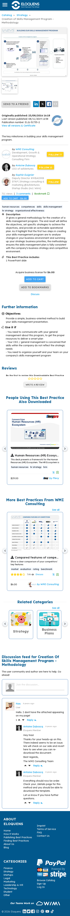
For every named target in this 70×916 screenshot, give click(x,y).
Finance (8, 868)
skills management (52, 206)
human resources (10, 206)
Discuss (35, 294)
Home (7, 830)
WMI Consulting (24, 149)
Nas (18, 703)
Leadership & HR (13, 885)
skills (39, 206)
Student (8, 891)
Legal (7, 878)
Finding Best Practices (16, 840)
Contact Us (43, 835)
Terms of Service (46, 829)
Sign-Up (41, 883)
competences (28, 206)
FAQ (39, 832)
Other (7, 895)
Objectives (13, 313)
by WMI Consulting (47, 584)
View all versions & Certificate (18, 125)
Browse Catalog (46, 880)
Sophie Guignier (24, 174)
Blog (6, 847)
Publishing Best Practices (18, 837)
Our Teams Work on (22, 903)
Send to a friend (16, 104)
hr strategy (7, 210)
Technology (10, 888)
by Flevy (53, 477)
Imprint (41, 825)
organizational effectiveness (29, 210)
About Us (9, 844)
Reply (32, 719)
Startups (8, 874)
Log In (41, 887)
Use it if (10, 327)
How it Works (11, 833)
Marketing (9, 881)
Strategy (8, 871)
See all (55, 509)
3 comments (23, 193)
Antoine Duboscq (25, 165)
